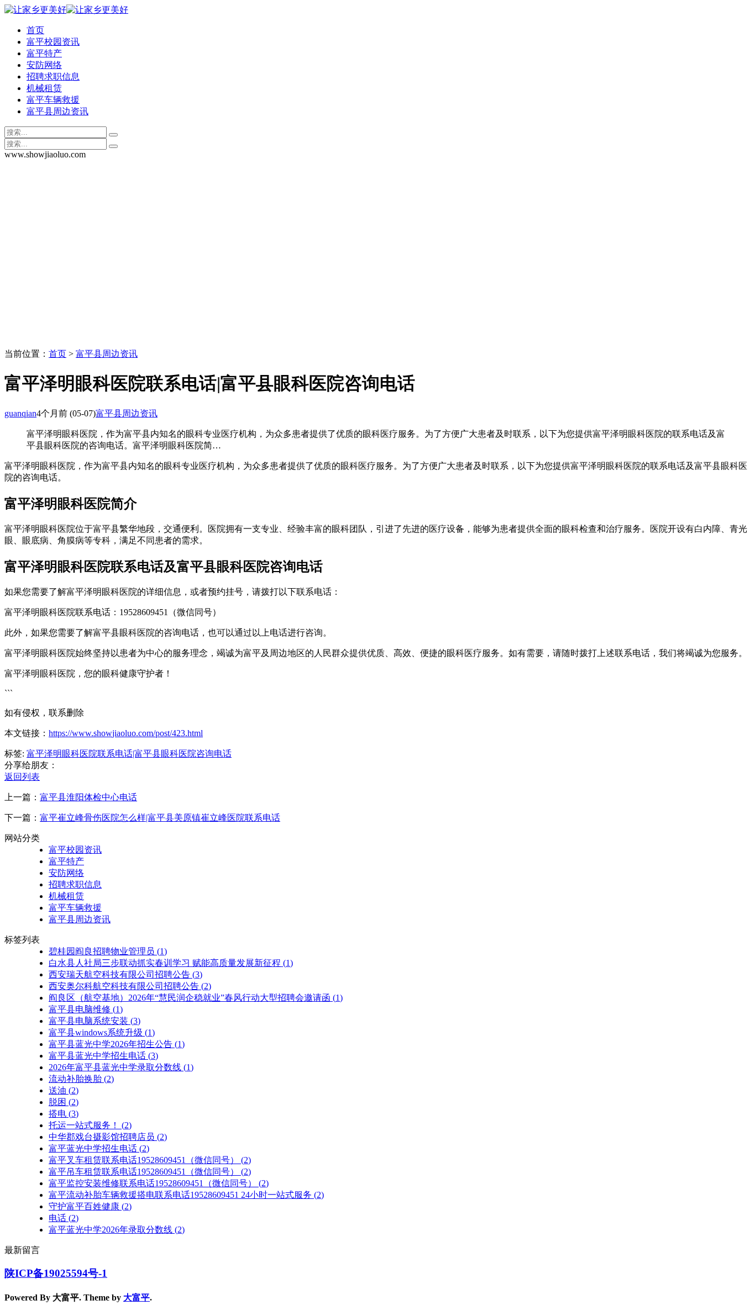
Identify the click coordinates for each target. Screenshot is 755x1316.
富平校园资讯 (53, 41)
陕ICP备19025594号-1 (55, 1273)
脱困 (63, 1102)
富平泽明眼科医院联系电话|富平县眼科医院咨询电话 (129, 753)
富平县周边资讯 (57, 111)
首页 (35, 30)
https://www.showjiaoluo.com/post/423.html (126, 733)
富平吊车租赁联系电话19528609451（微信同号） (150, 1171)
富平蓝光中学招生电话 (99, 1148)
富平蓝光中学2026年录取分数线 (117, 1229)
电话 (63, 1218)
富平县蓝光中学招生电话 (103, 1055)
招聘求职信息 (53, 76)
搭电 (63, 1113)
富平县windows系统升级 (102, 1032)
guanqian (20, 413)
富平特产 (44, 53)
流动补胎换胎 (81, 1079)
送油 (63, 1090)
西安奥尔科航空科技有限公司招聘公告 (130, 986)
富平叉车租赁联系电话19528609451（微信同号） (150, 1160)
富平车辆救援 (53, 99)
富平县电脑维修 (86, 1009)
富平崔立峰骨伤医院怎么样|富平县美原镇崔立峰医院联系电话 (160, 817)
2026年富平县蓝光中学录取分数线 (121, 1067)
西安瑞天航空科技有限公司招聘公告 (125, 974)
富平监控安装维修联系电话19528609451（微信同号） (159, 1183)
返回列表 (22, 776)
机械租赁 (44, 88)
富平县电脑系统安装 (94, 1021)
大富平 (136, 1297)
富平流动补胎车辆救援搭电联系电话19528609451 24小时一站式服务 (186, 1194)
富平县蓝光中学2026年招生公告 (117, 1044)
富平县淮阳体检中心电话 (88, 797)
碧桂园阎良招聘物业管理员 (108, 951)
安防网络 (44, 65)
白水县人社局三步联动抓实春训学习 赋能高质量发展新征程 (171, 963)
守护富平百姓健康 (90, 1206)
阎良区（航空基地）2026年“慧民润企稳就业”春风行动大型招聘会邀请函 (196, 997)
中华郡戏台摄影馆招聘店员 (108, 1136)
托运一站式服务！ (90, 1125)
